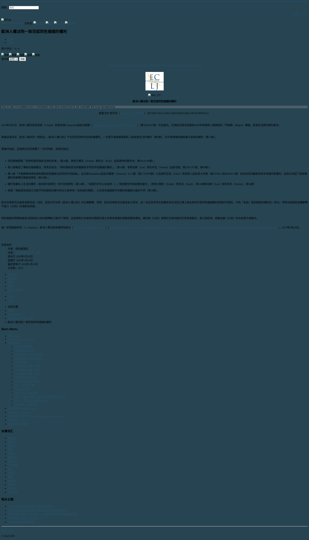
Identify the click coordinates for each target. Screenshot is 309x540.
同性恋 (11, 438)
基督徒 (11, 453)
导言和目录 (14, 342)
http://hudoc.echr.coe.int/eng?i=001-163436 (115, 125)
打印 (10, 39)
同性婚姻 (13, 274)
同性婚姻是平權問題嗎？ (22, 522)
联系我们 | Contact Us (19, 412)
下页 (10, 300)
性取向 (11, 480)
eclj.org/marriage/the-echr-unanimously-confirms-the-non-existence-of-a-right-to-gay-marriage (154, 65)
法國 (10, 286)
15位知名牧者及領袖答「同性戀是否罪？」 (32, 506)
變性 (10, 469)
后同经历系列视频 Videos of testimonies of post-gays (36, 416)
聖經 (10, 476)
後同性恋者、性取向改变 (28, 358)
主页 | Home (14, 336)
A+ (300, 14)
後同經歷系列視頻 (18, 424)
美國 (10, 449)
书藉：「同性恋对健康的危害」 (31, 400)
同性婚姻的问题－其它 (28, 252)
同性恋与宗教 (22, 389)
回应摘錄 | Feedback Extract (22, 408)
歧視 (10, 282)
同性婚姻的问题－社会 (27, 366)
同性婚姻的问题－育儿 (27, 369)
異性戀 (11, 484)
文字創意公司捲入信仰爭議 (23, 518)
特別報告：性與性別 (25, 404)
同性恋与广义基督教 (25, 393)
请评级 (5, 59)
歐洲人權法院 (15, 290)
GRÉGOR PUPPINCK (132, 113)
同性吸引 (13, 488)
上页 (10, 296)
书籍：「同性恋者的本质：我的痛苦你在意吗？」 (42, 396)
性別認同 (13, 461)
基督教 (11, 457)
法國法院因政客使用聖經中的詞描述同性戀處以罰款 (37, 510)
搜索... (4, 7)
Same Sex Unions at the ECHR (89, 227)
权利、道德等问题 (24, 385)
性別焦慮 (13, 492)
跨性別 (11, 442)
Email (11, 42)
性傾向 (11, 473)
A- (306, 14)
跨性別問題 (20, 362)
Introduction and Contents (21, 339)
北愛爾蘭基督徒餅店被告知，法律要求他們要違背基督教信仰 (42, 514)
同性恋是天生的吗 (24, 350)
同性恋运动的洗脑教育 (27, 381)
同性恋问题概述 (23, 346)
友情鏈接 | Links (17, 420)
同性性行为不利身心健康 (28, 354)
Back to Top (7, 530)
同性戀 (11, 278)
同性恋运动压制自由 (25, 377)
